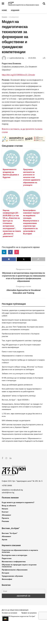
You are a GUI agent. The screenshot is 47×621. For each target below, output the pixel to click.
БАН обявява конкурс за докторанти (16, 420)
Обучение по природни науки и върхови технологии (19, 566)
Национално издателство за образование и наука (23, 5)
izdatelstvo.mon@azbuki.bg (12, 490)
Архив (4, 539)
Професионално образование (14, 570)
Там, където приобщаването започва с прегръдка (21, 341)
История (5, 573)
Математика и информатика (14, 561)
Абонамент (6, 515)
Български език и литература (14, 555)
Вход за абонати (9, 506)
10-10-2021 (32, 58)
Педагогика (6, 558)
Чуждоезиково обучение (12, 576)
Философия (7, 579)
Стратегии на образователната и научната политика (20, 551)
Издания (15, 10)
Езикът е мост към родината (13, 352)
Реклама (5, 521)
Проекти (5, 518)
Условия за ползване (9, 613)
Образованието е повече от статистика (17, 356)
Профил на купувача (29, 613)
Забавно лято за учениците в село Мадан (18, 374)
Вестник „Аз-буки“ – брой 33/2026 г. (16, 400)
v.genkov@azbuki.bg (16, 58)
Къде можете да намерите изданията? (18, 502)
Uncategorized (14, 17)
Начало (4, 17)
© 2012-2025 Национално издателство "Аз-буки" (18, 616)
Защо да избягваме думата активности (17, 385)
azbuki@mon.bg (8, 492)
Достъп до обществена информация (15, 610)
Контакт (5, 512)
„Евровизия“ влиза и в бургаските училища (19, 396)
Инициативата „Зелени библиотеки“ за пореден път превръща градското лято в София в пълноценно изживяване (22, 406)
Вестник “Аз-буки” (9, 533)
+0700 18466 (7, 485)
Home (4, 10)
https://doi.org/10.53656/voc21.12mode (18, 75)
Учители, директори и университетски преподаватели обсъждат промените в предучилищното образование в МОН (23, 313)
